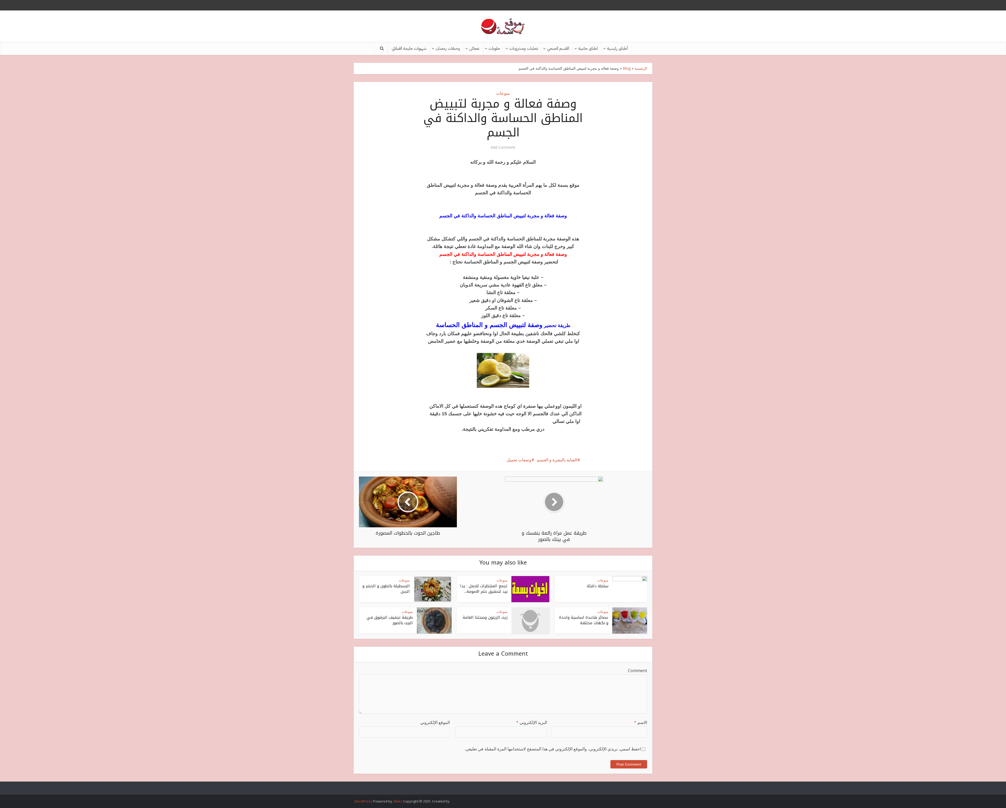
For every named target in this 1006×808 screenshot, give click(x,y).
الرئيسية (641, 68)
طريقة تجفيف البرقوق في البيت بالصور (390, 620)
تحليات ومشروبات (523, 48)
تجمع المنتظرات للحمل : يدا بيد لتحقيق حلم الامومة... (483, 588)
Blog (627, 68)
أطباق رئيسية (617, 48)
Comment (637, 670)
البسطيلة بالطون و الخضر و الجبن (386, 588)
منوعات (503, 93)
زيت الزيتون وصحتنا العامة (485, 617)
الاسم (640, 722)
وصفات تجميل (519, 460)
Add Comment (503, 147)
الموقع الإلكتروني (435, 722)
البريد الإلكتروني (531, 722)
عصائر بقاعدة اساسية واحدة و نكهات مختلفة (583, 620)
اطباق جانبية (588, 48)
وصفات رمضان (448, 48)
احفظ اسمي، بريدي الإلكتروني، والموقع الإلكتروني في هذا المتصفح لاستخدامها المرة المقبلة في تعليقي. (553, 749)
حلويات (494, 48)
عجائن (474, 48)
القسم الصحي (558, 48)
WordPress (363, 801)
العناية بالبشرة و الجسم (557, 460)
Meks (398, 801)
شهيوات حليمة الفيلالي (409, 48)
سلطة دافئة (597, 586)
